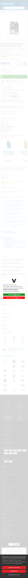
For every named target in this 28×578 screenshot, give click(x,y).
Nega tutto (14, 571)
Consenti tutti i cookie (14, 567)
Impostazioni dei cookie (14, 574)
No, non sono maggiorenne (14, 297)
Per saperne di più (18, 563)
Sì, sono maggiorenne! (14, 294)
